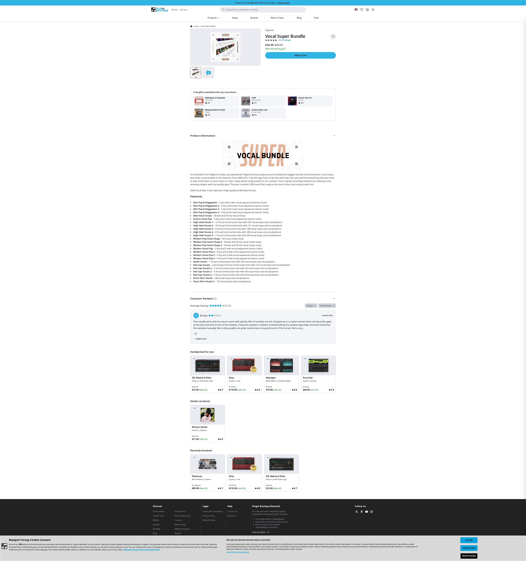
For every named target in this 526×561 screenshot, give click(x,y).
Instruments (158, 511)
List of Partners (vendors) (237, 552)
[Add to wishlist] (333, 36)
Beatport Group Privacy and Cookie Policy (141, 549)
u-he (238, 381)
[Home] (191, 26)
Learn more (284, 2)
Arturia (313, 381)
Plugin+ (178, 533)
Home (174, 9)
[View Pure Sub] (318, 365)
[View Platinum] (207, 464)
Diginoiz (269, 30)
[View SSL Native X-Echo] (207, 365)
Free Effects (180, 511)
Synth (231, 381)
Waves (208, 479)
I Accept (469, 540)
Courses (178, 520)
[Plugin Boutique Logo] (159, 9)
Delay (194, 381)
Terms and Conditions (213, 511)
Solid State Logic (206, 381)
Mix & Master (197, 479)
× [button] (523, 2)
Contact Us (232, 511)
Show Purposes (469, 556)
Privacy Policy (209, 515)
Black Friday (180, 524)
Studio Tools (158, 515)
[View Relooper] (281, 365)
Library (183, 9)
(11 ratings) (286, 40)
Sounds (156, 524)
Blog (155, 533)
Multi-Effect (270, 381)
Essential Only (469, 548)
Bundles (156, 529)
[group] (207, 374)
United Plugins (284, 381)
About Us (231, 515)
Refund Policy (209, 520)
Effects (156, 520)
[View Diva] (244, 365)
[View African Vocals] (207, 415)
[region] (263, 548)
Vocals (196, 26)
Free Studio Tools (182, 515)
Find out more (258, 532)
